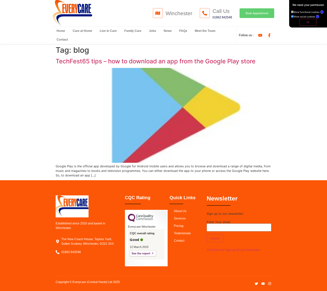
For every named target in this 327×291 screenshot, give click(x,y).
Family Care (132, 30)
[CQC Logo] (140, 220)
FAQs (183, 30)
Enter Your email (218, 222)
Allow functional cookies (308, 12)
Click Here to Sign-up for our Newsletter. (233, 250)
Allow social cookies (306, 17)
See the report (141, 253)
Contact (62, 39)
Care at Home (82, 30)
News (168, 30)
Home (61, 30)
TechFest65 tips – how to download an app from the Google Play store (155, 61)
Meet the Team (205, 30)
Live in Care (108, 30)
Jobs (152, 30)
